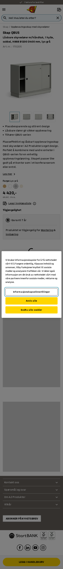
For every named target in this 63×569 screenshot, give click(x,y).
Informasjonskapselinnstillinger (31, 291)
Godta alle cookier (31, 309)
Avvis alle (31, 300)
